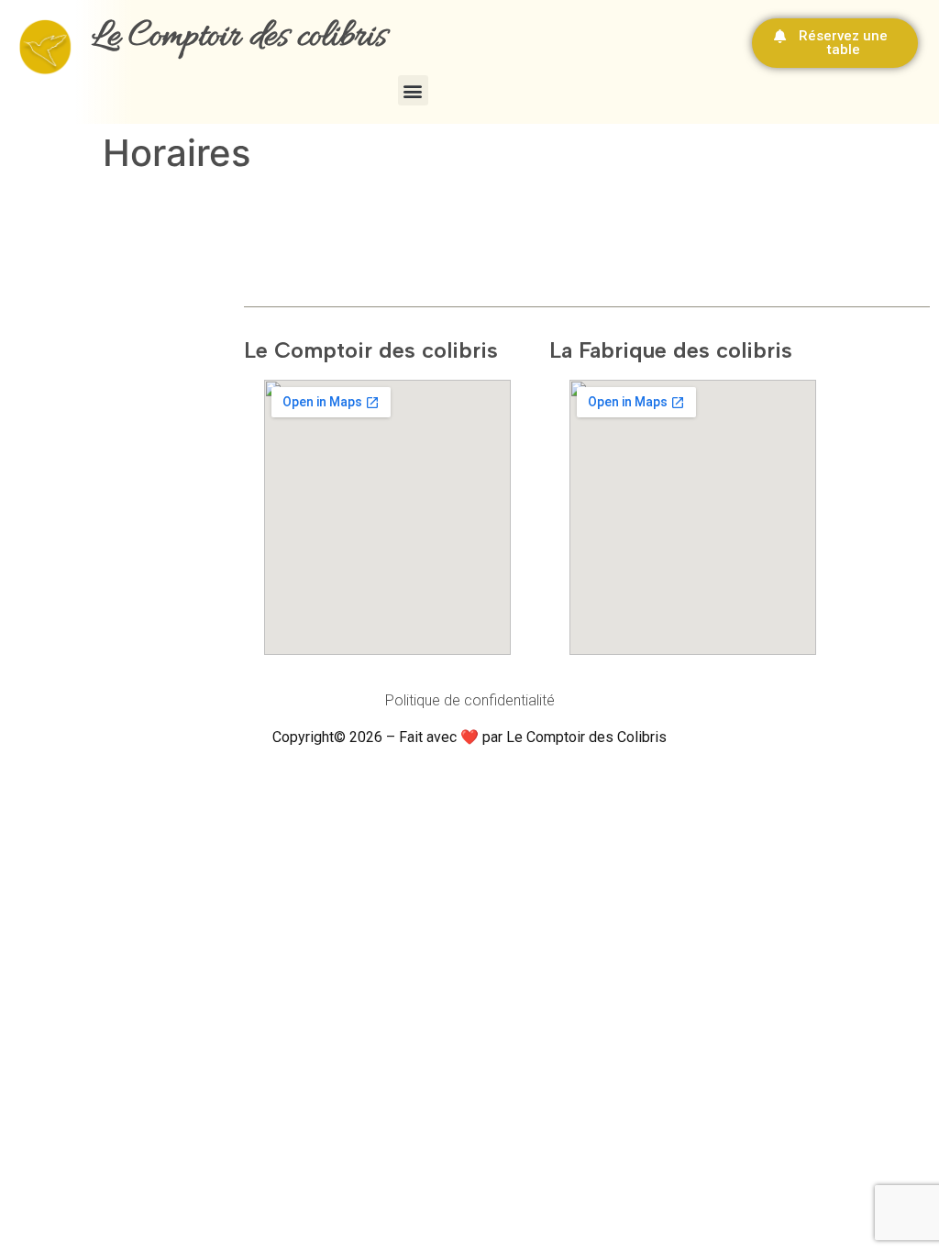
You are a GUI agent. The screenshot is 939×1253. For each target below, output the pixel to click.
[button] (413, 90)
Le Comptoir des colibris (239, 37)
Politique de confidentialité (470, 700)
